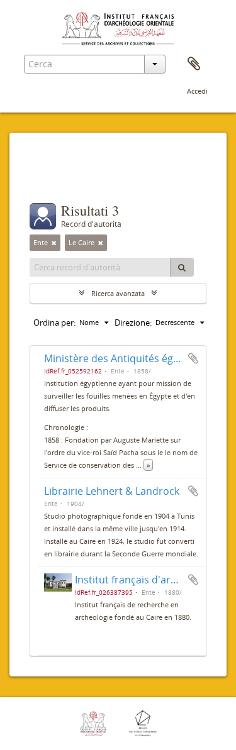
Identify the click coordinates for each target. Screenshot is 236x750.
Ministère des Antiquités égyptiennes (132, 358)
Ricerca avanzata (118, 293)
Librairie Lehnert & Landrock (111, 491)
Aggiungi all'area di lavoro (193, 358)
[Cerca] (182, 267)
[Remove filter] (54, 242)
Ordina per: (54, 322)
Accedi (197, 91)
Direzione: (133, 322)
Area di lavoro (194, 64)
